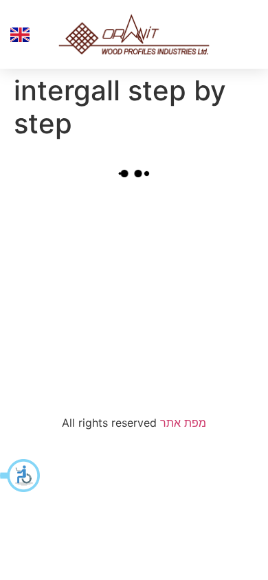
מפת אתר (183, 423)
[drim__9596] (70, 337)
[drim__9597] (197, 337)
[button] (20, 475)
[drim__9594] (70, 240)
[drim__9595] (197, 240)
